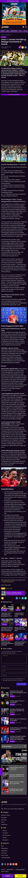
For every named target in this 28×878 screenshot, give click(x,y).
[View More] (25, 746)
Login (8, 876)
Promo (3, 822)
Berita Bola (4, 37)
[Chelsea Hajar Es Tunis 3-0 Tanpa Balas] (21, 608)
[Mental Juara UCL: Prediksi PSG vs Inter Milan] (21, 622)
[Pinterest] (8, 864)
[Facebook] (17, 598)
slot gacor (5, 833)
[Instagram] (13, 864)
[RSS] (16, 864)
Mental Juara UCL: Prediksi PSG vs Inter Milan (20, 629)
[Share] (25, 47)
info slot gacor (6, 835)
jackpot (5, 837)
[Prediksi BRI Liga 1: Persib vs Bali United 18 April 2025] (7, 637)
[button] (26, 27)
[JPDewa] (5, 27)
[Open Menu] (23, 27)
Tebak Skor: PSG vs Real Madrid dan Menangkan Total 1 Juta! (6, 614)
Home (2, 869)
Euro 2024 (9, 588)
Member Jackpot (5, 815)
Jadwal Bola (4, 850)
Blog (2, 846)
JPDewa (5, 830)
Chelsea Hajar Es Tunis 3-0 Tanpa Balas (19, 614)
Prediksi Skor (4, 824)
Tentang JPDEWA (5, 857)
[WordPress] (10, 864)
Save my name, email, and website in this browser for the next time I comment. (14, 679)
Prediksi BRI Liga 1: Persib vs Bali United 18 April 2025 (7, 643)
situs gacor (6, 840)
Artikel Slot (4, 820)
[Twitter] (19, 598)
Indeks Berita (4, 848)
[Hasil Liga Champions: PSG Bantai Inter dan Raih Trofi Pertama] (7, 622)
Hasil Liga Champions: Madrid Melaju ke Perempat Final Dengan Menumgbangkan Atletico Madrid (21, 643)
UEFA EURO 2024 (8, 582)
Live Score (3, 853)
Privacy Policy (4, 855)
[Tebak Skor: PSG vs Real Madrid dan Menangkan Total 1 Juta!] (7, 608)
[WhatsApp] (25, 598)
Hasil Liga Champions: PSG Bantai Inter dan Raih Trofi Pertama (7, 629)
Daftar (20, 876)
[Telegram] (22, 598)
